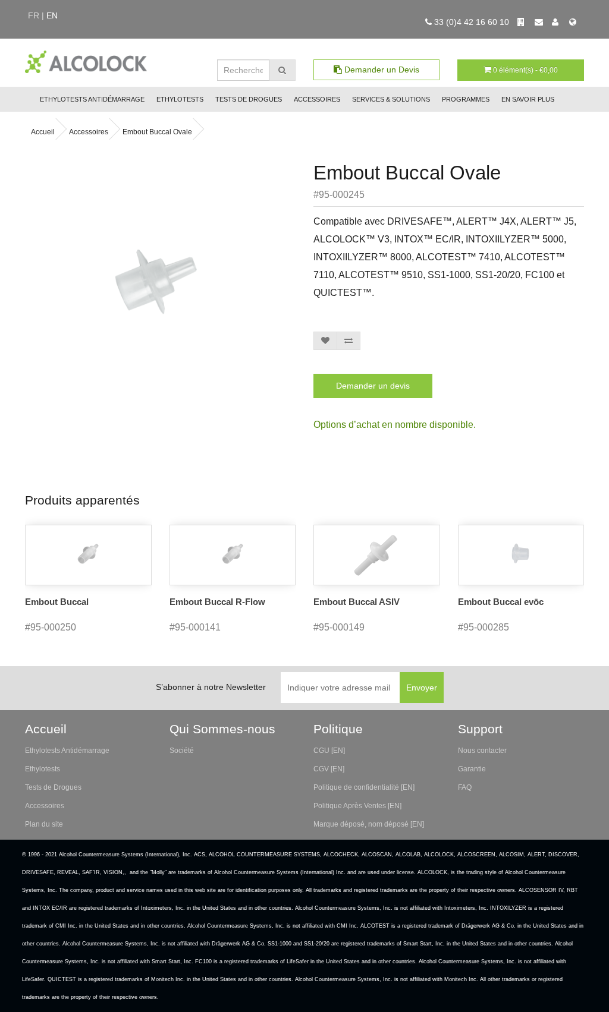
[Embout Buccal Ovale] (156, 281)
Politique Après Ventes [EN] (357, 806)
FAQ (465, 787)
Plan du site (44, 824)
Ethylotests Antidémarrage (92, 99)
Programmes (465, 99)
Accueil (43, 132)
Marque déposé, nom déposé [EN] (368, 824)
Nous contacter (482, 750)
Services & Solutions (391, 99)
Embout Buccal (57, 602)
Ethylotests (179, 99)
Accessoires (317, 99)
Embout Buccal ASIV (356, 602)
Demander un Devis (380, 69)
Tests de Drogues (248, 99)
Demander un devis (373, 385)
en (52, 15)
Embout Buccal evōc (501, 602)
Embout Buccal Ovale (157, 132)
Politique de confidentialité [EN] (364, 787)
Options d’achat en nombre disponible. (394, 425)
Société (181, 750)
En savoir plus (527, 99)
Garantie (472, 769)
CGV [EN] (328, 769)
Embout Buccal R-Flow (217, 602)
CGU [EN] (329, 750)
